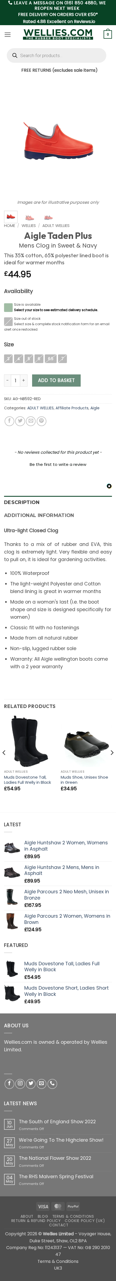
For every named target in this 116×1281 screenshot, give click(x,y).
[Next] (103, 141)
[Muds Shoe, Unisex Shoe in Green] (86, 741)
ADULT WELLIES (56, 225)
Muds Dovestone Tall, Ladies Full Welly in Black (27, 780)
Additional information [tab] (39, 515)
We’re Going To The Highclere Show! (61, 1140)
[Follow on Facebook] (9, 1084)
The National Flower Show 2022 (55, 1158)
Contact (59, 1225)
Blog (43, 1216)
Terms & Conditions (73, 1216)
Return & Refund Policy (36, 1220)
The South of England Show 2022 (57, 1122)
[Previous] (13, 141)
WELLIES (29, 225)
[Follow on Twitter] (31, 1084)
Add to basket (56, 380)
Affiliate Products (72, 408)
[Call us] (52, 1084)
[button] (7, 35)
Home (9, 225)
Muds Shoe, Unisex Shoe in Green (84, 780)
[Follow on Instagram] (20, 1084)
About (27, 1216)
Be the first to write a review (58, 464)
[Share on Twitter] (20, 421)
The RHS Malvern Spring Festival (56, 1177)
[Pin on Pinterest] (41, 421)
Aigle (95, 408)
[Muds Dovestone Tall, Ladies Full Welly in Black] (29, 741)
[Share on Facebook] (9, 421)
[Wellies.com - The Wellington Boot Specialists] (58, 34)
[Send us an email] (41, 1084)
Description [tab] (21, 502)
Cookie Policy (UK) (85, 1220)
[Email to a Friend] (31, 421)
